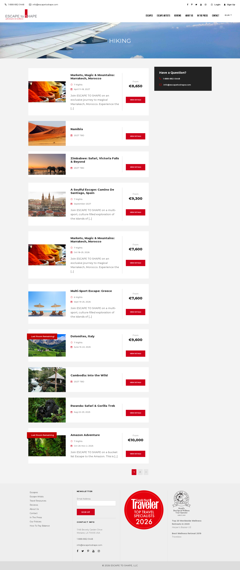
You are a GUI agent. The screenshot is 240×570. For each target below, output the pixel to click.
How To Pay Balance (40, 526)
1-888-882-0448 (16, 4)
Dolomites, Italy (82, 336)
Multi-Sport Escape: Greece (91, 291)
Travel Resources (38, 501)
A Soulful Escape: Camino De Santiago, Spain (92, 191)
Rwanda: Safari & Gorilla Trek (93, 405)
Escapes (149, 15)
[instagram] (205, 4)
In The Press (202, 15)
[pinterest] (191, 4)
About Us (189, 15)
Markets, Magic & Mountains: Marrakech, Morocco (93, 76)
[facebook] (187, 4)
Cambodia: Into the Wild (89, 375)
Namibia (77, 129)
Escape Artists (163, 15)
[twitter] (196, 4)
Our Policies (35, 521)
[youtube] (201, 4)
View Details (135, 100)
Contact (215, 15)
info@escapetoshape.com (45, 4)
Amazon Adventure (85, 435)
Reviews (177, 15)
